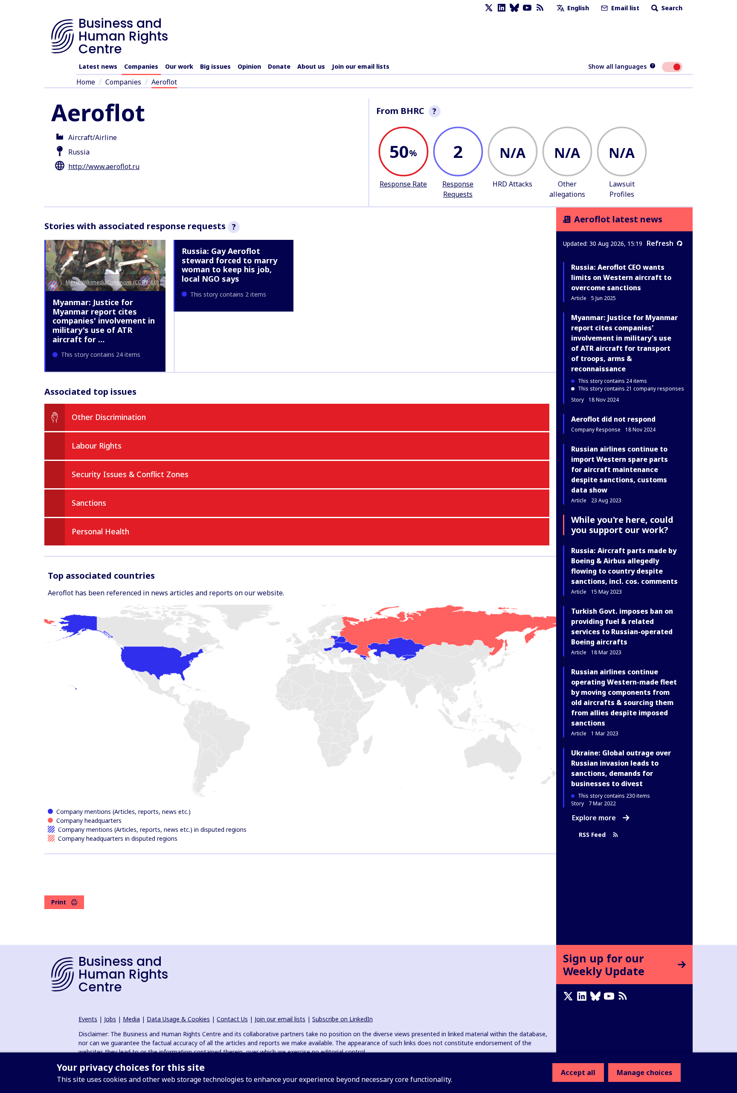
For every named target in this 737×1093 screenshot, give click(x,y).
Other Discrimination (109, 417)
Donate (279, 66)
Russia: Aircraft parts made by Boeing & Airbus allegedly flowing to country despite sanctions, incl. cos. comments (624, 566)
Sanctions (89, 503)
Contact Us (232, 1019)
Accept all (578, 1072)
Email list (624, 8)
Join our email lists (360, 66)
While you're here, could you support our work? (622, 525)
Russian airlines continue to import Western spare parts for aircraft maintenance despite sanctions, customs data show (619, 469)
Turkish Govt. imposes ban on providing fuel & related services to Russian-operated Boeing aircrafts (622, 626)
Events (87, 1019)
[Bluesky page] (514, 7)
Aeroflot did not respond (613, 419)
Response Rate (403, 184)
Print (58, 902)
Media (131, 1019)
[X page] (489, 7)
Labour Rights (97, 445)
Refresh (660, 243)
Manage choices (644, 1072)
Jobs (110, 1019)
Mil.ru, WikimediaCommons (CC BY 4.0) (112, 282)
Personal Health (100, 531)
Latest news (98, 66)
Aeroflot (164, 82)
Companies (141, 66)
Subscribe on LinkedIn (342, 1019)
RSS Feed (592, 835)
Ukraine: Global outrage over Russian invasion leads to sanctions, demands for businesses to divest (621, 768)
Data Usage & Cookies (178, 1019)
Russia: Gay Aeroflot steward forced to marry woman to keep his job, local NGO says (229, 265)
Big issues (215, 66)
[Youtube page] (527, 7)
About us (311, 66)
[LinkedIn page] (501, 7)
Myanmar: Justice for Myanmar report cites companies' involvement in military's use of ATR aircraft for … (103, 320)
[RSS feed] (540, 7)
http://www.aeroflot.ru (103, 166)
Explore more (594, 817)
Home (85, 82)
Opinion (249, 66)
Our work (179, 66)
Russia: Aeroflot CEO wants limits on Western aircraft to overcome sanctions (621, 277)
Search (671, 8)
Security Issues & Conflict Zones (130, 474)
